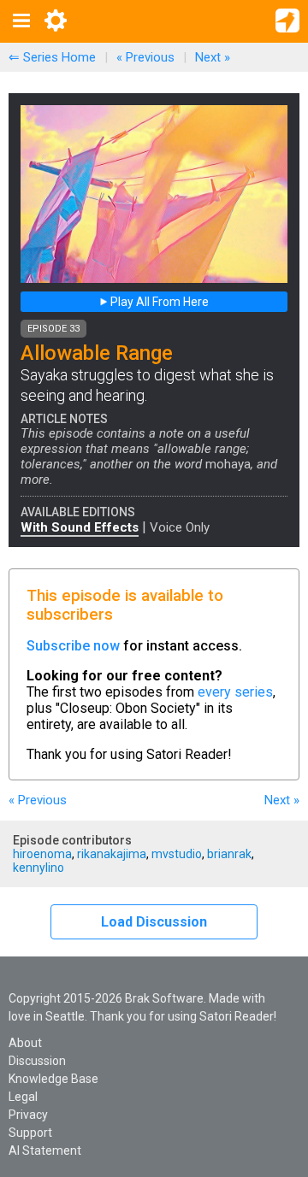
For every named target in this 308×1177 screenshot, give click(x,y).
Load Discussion (154, 922)
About (25, 1043)
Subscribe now (73, 646)
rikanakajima (111, 854)
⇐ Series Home (52, 57)
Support (30, 1132)
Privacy (28, 1114)
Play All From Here (158, 302)
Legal (23, 1096)
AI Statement (45, 1150)
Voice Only (180, 527)
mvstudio (176, 854)
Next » (212, 57)
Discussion (37, 1061)
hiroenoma (42, 854)
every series (235, 692)
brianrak (229, 854)
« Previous (145, 57)
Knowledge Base (53, 1079)
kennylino (38, 867)
